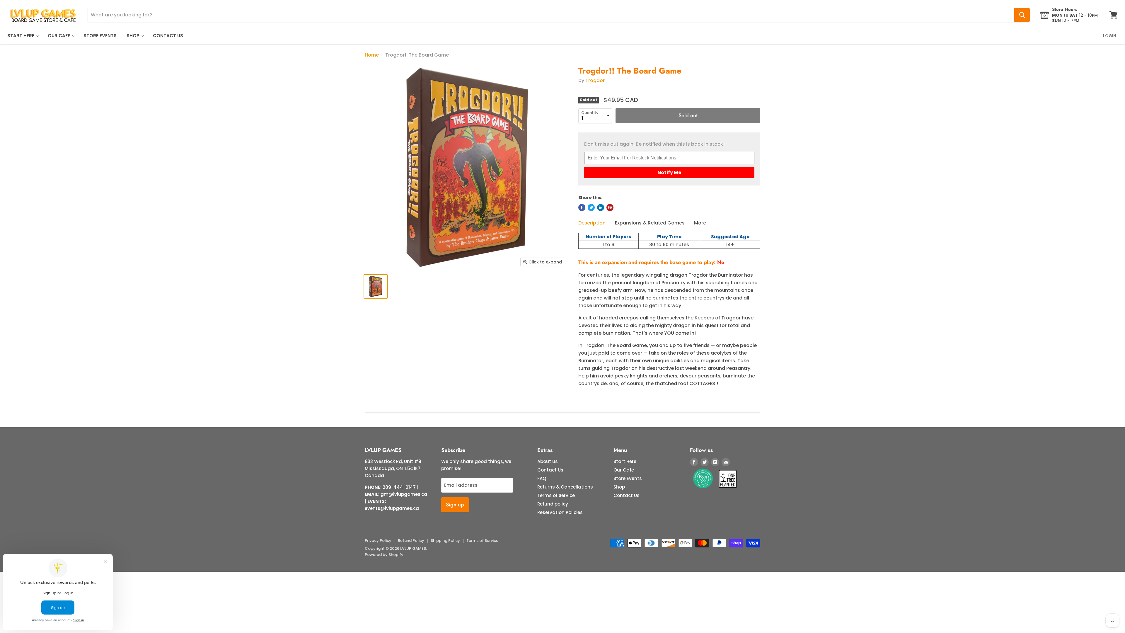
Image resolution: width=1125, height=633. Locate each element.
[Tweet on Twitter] (591, 207)
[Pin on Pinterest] (609, 207)
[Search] (1022, 15)
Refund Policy (411, 540)
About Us (547, 461)
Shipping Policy (445, 540)
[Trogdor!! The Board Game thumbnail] (375, 286)
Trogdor (595, 80)
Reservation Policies (560, 512)
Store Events (100, 36)
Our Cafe (59, 36)
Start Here (21, 36)
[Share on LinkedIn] (600, 207)
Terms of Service (556, 495)
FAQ (541, 478)
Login (1109, 36)
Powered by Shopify (384, 554)
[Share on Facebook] (581, 207)
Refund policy (552, 504)
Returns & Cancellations (565, 487)
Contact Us (168, 36)
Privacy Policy (378, 540)
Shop (134, 36)
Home (372, 55)
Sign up (455, 504)
